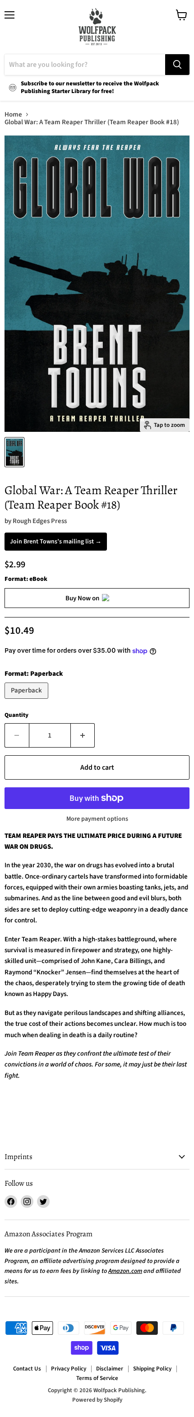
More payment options (97, 819)
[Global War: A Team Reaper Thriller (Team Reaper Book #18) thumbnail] (14, 452)
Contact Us (27, 1369)
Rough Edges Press (40, 521)
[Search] (177, 64)
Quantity (16, 715)
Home (13, 114)
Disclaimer (109, 1369)
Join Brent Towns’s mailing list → (56, 541)
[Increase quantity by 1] (83, 735)
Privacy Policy (68, 1369)
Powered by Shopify (97, 1400)
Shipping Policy (152, 1369)
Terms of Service (97, 1378)
